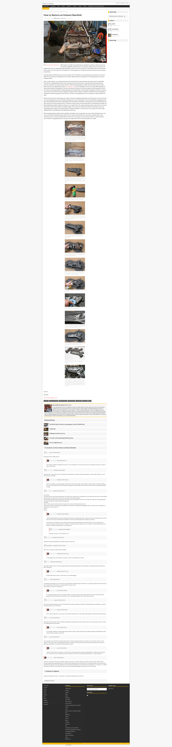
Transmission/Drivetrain (70, 731)
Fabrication (67, 697)
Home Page (46, 6)
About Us (118, 3)
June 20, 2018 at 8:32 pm (54, 579)
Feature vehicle (68, 703)
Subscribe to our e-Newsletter (96, 6)
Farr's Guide (67, 699)
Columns (53, 6)
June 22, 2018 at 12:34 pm (62, 590)
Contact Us (46, 702)
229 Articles (68, 405)
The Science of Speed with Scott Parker (73, 729)
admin (113, 24)
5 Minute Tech (68, 688)
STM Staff (67, 722)
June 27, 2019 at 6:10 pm (54, 637)
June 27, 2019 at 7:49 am (54, 617)
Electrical (67, 692)
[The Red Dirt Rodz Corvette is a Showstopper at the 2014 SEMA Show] (46, 426)
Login (127, 3)
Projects (69, 6)
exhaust (46, 400)
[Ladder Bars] (46, 430)
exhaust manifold (54, 400)
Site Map (45, 700)
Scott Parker (115, 29)
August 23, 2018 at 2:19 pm (60, 600)
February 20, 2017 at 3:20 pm (58, 537)
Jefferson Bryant (57, 18)
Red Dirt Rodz (71, 400)
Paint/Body (67, 714)
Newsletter (123, 3)
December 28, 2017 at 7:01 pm (62, 553)
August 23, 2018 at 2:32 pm (62, 609)
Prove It (66, 718)
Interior (66, 707)
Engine (62, 18)
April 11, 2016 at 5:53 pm (59, 657)
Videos (63, 6)
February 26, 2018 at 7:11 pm (62, 571)
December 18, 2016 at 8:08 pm (64, 529)
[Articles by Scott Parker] (109, 30)
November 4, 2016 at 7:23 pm (62, 479)
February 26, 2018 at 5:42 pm (56, 561)
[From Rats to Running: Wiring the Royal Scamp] (46, 439)
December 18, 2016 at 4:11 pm (59, 490)
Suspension (67, 724)
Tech (58, 6)
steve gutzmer (49, 545)
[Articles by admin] (109, 25)
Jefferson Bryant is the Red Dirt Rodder (73, 711)
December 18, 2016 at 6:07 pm (62, 514)
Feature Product (68, 701)
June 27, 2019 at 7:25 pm (61, 648)
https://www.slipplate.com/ (50, 397)
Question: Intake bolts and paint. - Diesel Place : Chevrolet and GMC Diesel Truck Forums (64, 676)
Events (75, 6)
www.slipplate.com (70, 86)
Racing (66, 720)
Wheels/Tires (67, 739)
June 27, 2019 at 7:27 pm (61, 627)
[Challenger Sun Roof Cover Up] (46, 435)
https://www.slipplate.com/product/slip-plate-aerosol (94, 613)
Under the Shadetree (69, 735)
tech (90, 400)
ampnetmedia (68, 745)
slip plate (85, 400)
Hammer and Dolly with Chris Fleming (72, 705)
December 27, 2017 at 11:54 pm (59, 545)
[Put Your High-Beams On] (46, 444)
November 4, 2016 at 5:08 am (59, 470)
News (85, 6)
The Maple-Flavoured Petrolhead (71, 727)
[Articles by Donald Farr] (109, 36)
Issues (80, 6)
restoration (78, 400)
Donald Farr (115, 34)
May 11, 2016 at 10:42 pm (55, 452)
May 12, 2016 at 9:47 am (61, 460)
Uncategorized (68, 733)
